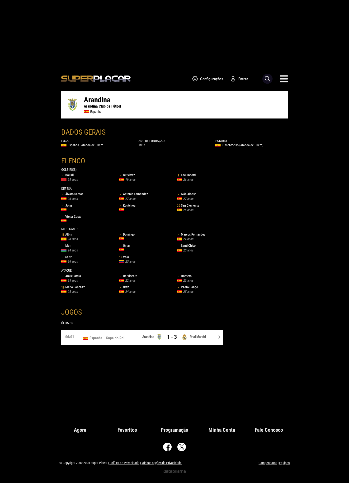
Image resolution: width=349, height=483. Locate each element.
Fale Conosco (269, 430)
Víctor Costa (71, 216)
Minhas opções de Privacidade (161, 463)
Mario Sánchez (73, 287)
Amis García (71, 276)
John (67, 205)
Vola (124, 257)
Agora (80, 430)
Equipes (284, 463)
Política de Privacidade (124, 463)
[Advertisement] (174, 33)
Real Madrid (198, 337)
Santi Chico (187, 245)
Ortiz (124, 287)
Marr (66, 245)
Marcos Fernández (191, 234)
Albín (66, 234)
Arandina (148, 337)
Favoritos (127, 430)
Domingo (127, 234)
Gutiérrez (127, 175)
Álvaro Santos (72, 194)
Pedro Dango (188, 287)
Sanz (67, 257)
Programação (174, 430)
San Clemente (188, 205)
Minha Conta (221, 430)
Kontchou (128, 205)
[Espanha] (104, 338)
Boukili (68, 175)
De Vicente (128, 276)
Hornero (185, 276)
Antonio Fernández (134, 194)
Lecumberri (187, 175)
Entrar (243, 78)
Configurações (211, 78)
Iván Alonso (187, 194)
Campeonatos (268, 463)
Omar (125, 245)
